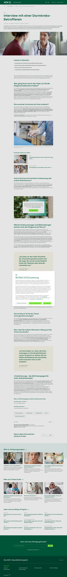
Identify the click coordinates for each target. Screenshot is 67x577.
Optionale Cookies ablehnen (35, 303)
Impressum (32, 299)
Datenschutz (44, 296)
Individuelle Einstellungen (22, 303)
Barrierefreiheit (39, 299)
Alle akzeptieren (47, 303)
